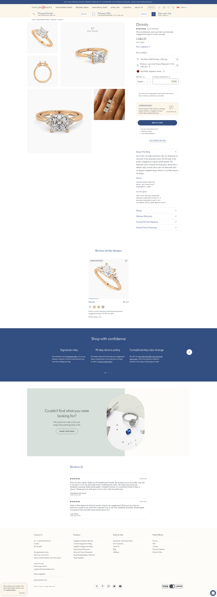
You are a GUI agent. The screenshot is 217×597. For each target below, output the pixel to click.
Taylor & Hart (42, 7)
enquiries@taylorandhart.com (44, 569)
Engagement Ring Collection (83, 541)
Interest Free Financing (146, 227)
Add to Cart (157, 123)
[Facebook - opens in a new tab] (96, 586)
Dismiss (22, 593)
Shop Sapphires (78, 558)
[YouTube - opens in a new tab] (120, 586)
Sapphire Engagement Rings (83, 546)
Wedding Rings (82, 7)
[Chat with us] (213, 593)
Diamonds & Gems (99, 7)
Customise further (157, 140)
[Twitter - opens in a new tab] (114, 586)
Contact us (164, 7)
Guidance (127, 7)
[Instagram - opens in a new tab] (108, 586)
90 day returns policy (105, 362)
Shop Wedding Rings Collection (84, 555)
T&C (154, 544)
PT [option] (90, 307)
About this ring (143, 152)
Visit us (151, 7)
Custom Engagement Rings (82, 544)
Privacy (155, 541)
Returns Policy (157, 552)
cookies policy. (11, 590)
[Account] (159, 7)
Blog (114, 549)
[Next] (189, 352)
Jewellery (115, 7)
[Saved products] (168, 7)
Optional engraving (160, 77)
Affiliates (116, 552)
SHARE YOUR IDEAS (66, 431)
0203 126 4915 (39, 563)
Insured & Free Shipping (147, 222)
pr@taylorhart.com (40, 580)
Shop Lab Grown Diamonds (82, 552)
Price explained (142, 47)
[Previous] (28, 352)
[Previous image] (91, 278)
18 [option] (94, 307)
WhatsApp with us (40, 566)
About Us (139, 7)
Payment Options (159, 549)
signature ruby (72, 357)
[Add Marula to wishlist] (126, 260)
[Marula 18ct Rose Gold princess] (108, 288)
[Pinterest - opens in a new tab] (102, 586)
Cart (173, 7)
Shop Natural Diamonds (81, 549)
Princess (54, 19)
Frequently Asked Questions (123, 541)
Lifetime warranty (144, 216)
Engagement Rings (64, 7)
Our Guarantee (118, 544)
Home (33, 19)
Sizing (139, 210)
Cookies (155, 546)
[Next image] (125, 278)
